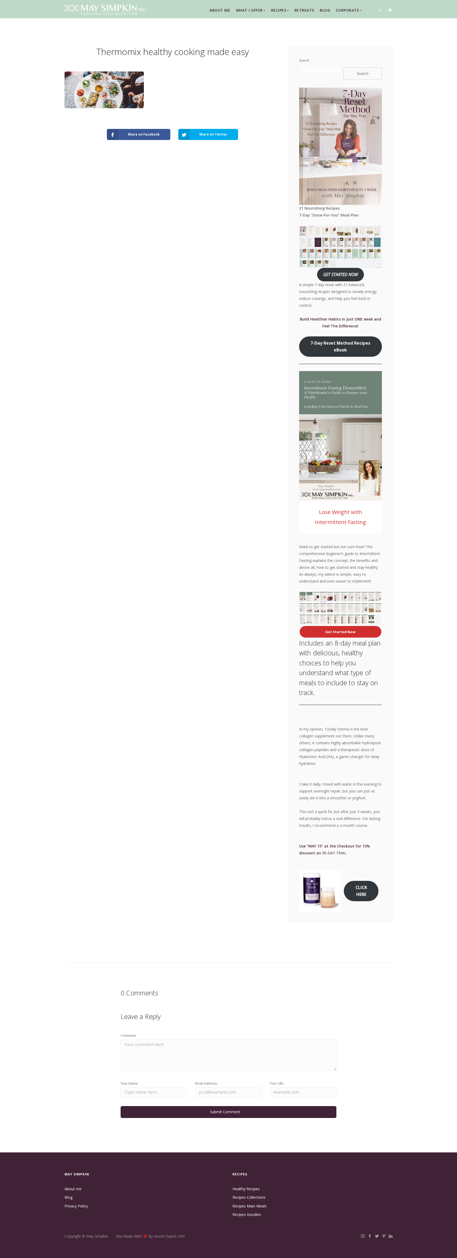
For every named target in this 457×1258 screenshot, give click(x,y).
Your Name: (129, 1083)
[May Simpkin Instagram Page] (363, 1236)
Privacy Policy (76, 1206)
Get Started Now (340, 631)
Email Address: (206, 1083)
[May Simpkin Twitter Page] (377, 1236)
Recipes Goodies (246, 1214)
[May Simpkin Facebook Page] (370, 1236)
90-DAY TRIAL (334, 852)
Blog (325, 10)
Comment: (128, 1035)
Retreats (304, 10)
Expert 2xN (175, 1236)
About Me (219, 10)
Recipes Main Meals (249, 1206)
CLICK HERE (361, 891)
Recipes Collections (249, 1197)
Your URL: (277, 1083)
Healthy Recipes (246, 1188)
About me (73, 1188)
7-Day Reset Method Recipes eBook (340, 346)
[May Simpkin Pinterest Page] (384, 1236)
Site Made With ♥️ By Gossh (141, 1236)
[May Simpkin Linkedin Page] (390, 1236)
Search (304, 60)
